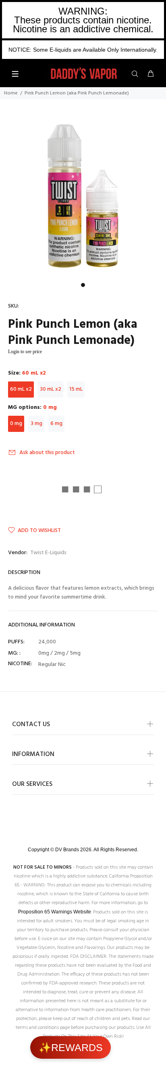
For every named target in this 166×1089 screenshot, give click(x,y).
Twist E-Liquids (48, 552)
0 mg (16, 423)
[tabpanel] (83, 196)
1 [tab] (83, 285)
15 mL (76, 389)
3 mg (36, 423)
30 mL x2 (50, 389)
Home (11, 93)
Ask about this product (47, 452)
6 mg (56, 423)
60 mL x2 (21, 389)
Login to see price (25, 351)
